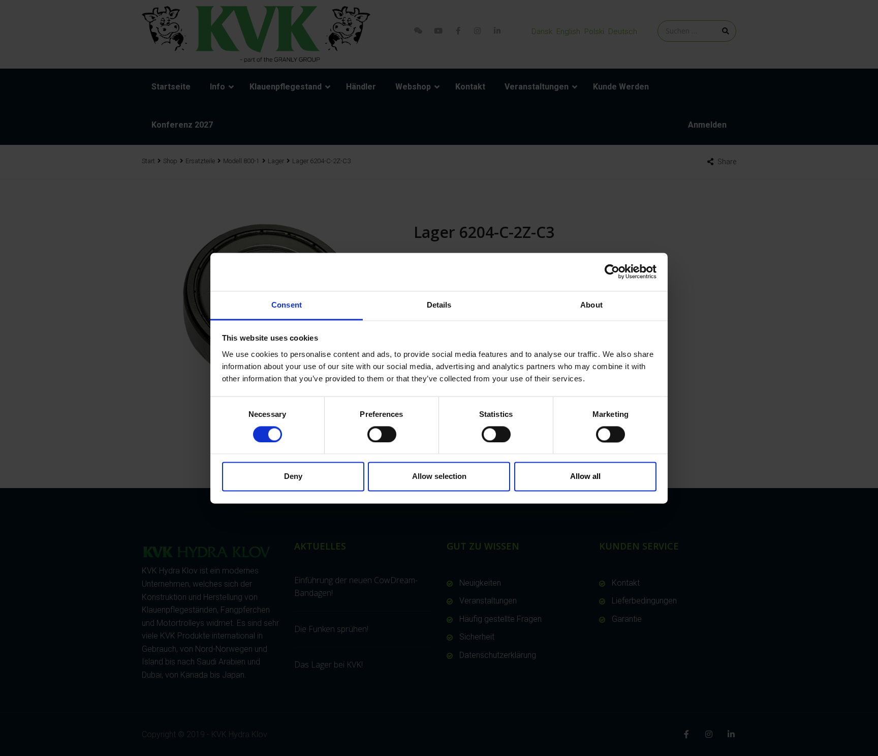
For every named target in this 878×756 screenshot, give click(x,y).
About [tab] (591, 304)
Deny (293, 476)
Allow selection (439, 476)
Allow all (585, 476)
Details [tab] (439, 304)
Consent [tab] (286, 304)
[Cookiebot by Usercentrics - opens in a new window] (612, 271)
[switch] (381, 434)
